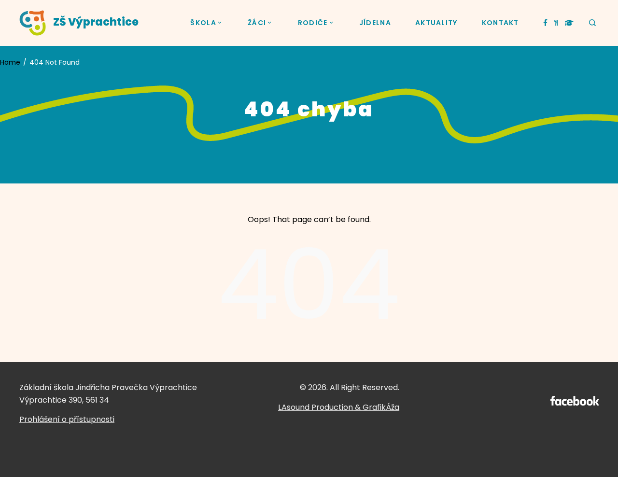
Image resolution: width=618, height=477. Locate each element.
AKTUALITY (436, 23)
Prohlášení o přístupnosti (66, 419)
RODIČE (313, 23)
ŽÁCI (257, 23)
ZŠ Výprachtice (96, 21)
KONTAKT (500, 23)
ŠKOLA (203, 23)
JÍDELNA (375, 23)
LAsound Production (315, 407)
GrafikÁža (381, 407)
